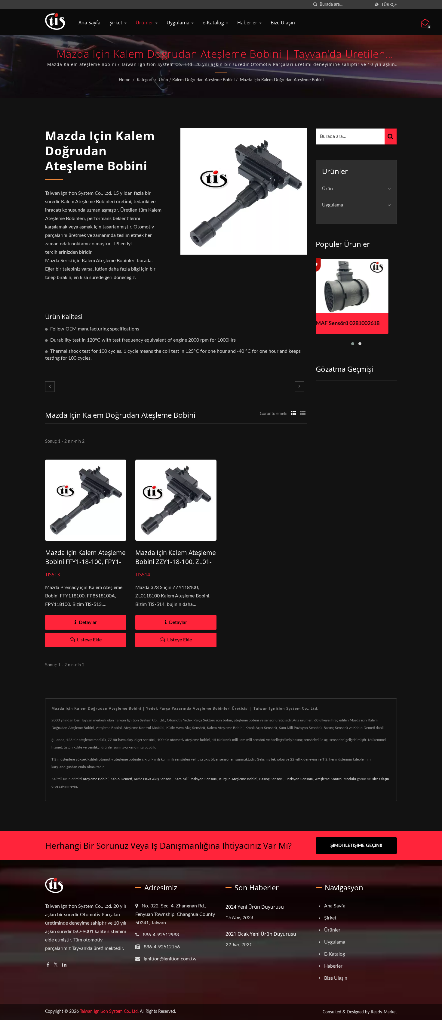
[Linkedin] (64, 965)
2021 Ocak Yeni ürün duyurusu (261, 934)
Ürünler (145, 22)
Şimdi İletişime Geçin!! (356, 845)
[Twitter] (56, 965)
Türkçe (389, 4)
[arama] (315, 5)
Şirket (116, 22)
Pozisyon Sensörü (299, 779)
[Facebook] (48, 965)
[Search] (391, 136)
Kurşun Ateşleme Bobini (238, 779)
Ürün (163, 80)
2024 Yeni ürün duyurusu (255, 907)
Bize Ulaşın (283, 22)
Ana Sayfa (89, 22)
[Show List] (303, 414)
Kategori (144, 80)
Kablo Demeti (121, 779)
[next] (299, 386)
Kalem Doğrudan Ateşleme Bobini (203, 80)
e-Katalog (214, 22)
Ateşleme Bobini (96, 779)
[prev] (50, 386)
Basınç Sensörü (271, 779)
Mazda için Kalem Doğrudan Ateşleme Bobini (282, 80)
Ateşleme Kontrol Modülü (335, 779)
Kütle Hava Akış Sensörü (153, 779)
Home (124, 80)
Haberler (248, 22)
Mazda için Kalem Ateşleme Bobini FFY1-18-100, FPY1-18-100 (85, 561)
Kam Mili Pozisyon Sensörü (195, 779)
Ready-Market (384, 1012)
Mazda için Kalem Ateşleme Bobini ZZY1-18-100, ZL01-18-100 (175, 561)
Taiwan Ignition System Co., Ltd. (109, 1011)
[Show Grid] (293, 414)
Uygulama (179, 22)
